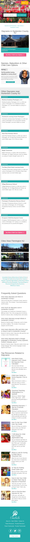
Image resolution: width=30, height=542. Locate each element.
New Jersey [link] (20, 25)
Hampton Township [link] (5, 280)
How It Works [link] (14, 521)
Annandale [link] (4, 277)
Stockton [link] (21, 284)
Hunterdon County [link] (14, 27)
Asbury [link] (10, 277)
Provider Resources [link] (19, 523)
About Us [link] (8, 521)
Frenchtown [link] (16, 279)
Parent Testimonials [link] (9, 526)
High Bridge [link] (14, 280)
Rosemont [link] (8, 284)
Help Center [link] (15, 536)
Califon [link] (21, 277)
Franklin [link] (11, 279)
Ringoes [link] (25, 282)
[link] (7, 3)
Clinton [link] (25, 277)
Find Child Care (22, 15)
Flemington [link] (5, 279)
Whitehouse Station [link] (15, 285)
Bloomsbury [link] (15, 277)
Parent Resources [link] (10, 523)
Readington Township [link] (17, 282)
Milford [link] (4, 282)
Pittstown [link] (9, 282)
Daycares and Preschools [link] (10, 25)
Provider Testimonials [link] (20, 526)
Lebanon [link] (27, 280)
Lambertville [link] (21, 280)
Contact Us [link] (21, 521)
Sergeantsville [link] (14, 284)
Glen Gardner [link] (23, 279)
